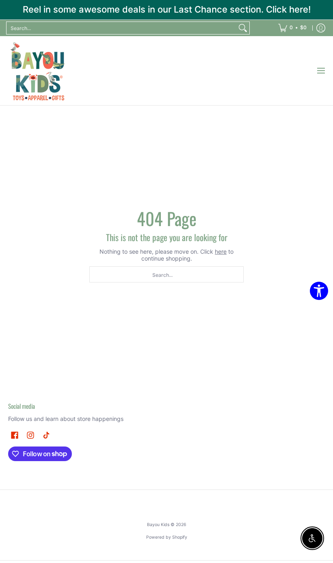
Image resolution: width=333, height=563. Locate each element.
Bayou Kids (158, 524)
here (221, 251)
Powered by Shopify (166, 537)
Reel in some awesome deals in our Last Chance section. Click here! (167, 9)
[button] (14, 435)
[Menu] (320, 70)
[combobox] (121, 28)
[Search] (242, 28)
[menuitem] (292, 28)
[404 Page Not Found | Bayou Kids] (38, 70)
